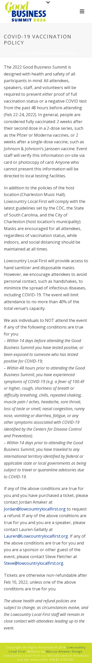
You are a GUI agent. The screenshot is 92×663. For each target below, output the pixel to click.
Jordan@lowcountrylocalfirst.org (35, 509)
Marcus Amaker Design (64, 651)
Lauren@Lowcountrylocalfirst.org (36, 536)
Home (19, 53)
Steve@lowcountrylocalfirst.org (33, 563)
